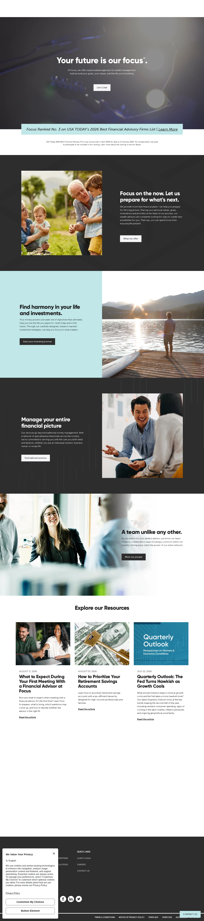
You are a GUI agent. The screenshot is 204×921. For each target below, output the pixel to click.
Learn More (168, 129)
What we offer (130, 238)
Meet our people (133, 557)
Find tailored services (36, 458)
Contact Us (190, 914)
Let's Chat (102, 87)
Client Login (84, 858)
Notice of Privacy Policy (132, 917)
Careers (81, 864)
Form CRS (167, 917)
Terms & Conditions (105, 917)
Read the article (27, 717)
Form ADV (153, 917)
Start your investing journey (37, 341)
